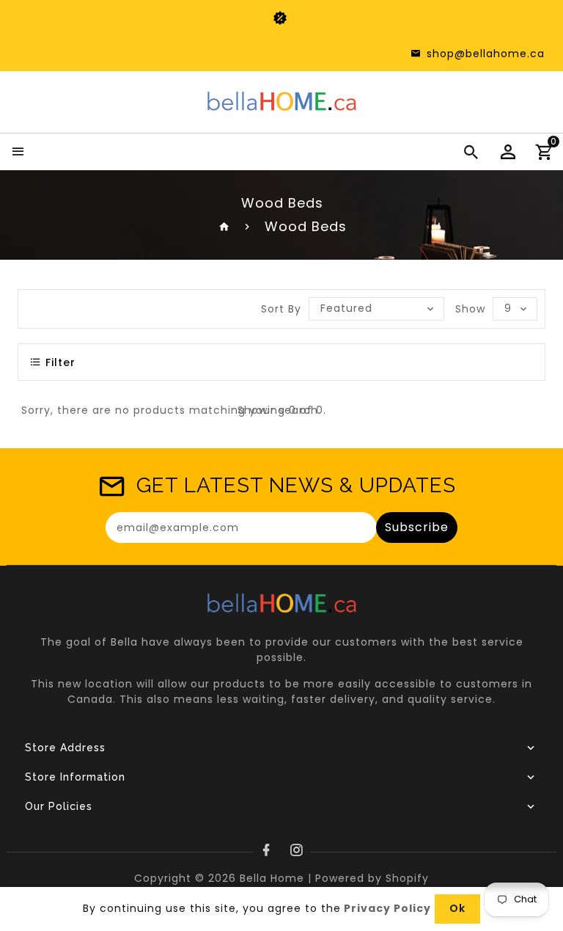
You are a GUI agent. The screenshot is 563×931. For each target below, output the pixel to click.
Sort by (281, 309)
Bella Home (272, 878)
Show (470, 309)
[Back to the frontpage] (224, 226)
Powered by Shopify (372, 878)
